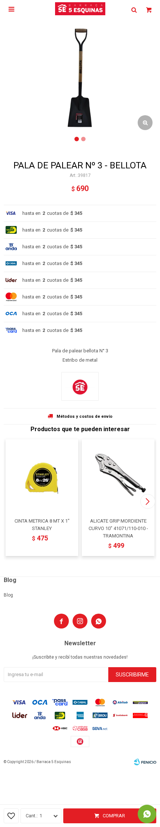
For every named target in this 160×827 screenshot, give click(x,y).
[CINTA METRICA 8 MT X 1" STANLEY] (42, 475)
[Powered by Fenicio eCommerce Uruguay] (145, 762)
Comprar (114, 815)
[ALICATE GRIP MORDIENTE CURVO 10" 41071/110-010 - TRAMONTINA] (118, 475)
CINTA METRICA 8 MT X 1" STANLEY (42, 524)
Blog (8, 595)
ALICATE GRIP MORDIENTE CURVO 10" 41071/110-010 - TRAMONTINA (118, 528)
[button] (148, 501)
